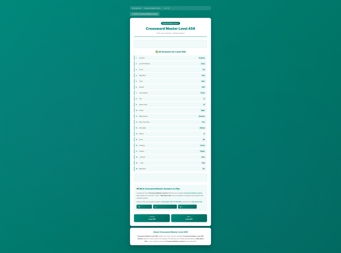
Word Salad (165, 202)
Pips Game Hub (136, 8)
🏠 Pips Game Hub (144, 206)
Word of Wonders (176, 202)
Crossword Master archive (193, 193)
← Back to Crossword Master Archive (144, 14)
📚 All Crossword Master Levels (165, 206)
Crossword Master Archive (152, 8)
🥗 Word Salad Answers (187, 206)
